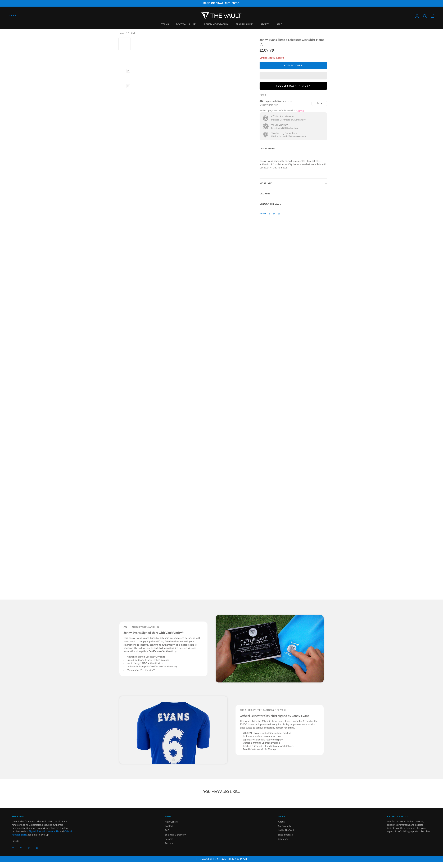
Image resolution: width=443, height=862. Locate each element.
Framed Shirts (244, 24)
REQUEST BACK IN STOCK (293, 86)
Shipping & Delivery (175, 835)
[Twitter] (274, 214)
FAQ (167, 830)
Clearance (283, 839)
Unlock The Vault (271, 204)
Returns (169, 839)
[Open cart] (432, 16)
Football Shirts (186, 24)
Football (131, 33)
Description (267, 149)
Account (169, 843)
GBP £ (13, 16)
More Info (266, 183)
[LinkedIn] (37, 848)
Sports (265, 24)
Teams (165, 24)
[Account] (417, 15)
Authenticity (284, 826)
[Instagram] (21, 848)
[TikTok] (29, 848)
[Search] (425, 15)
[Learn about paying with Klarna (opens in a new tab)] (300, 111)
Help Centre (171, 822)
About (281, 822)
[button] (293, 75)
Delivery (265, 194)
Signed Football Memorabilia (44, 831)
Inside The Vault (286, 830)
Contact (169, 826)
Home (122, 33)
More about (141, 670)
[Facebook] (270, 214)
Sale (279, 24)
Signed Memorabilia (216, 24)
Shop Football (285, 835)
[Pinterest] (279, 214)
